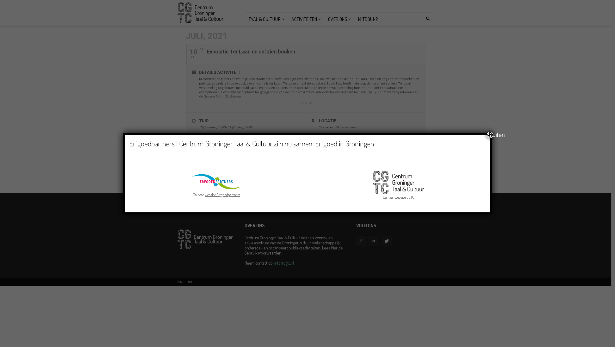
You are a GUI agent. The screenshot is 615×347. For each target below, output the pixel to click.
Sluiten (490, 135)
